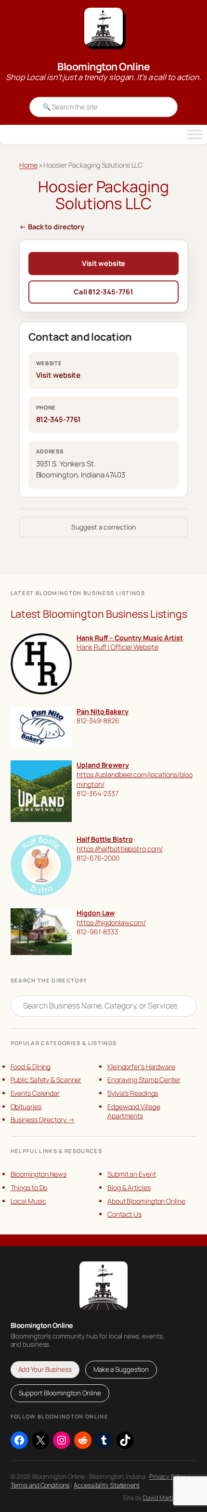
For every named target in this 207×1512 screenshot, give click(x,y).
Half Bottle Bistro (104, 839)
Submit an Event (131, 1174)
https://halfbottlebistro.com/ (120, 848)
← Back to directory (51, 226)
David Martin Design (169, 1497)
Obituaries (26, 1106)
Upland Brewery (103, 764)
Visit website (104, 263)
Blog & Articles (129, 1187)
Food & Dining (31, 1066)
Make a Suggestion (121, 1369)
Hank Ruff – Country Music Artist (130, 637)
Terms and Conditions (40, 1485)
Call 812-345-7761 (103, 291)
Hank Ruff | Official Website (117, 646)
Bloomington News (38, 1174)
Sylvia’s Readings (132, 1093)
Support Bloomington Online (60, 1393)
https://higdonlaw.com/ (111, 922)
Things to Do (29, 1187)
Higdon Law (96, 912)
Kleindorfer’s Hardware (141, 1066)
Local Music (28, 1201)
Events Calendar (35, 1093)
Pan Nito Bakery (103, 711)
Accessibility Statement (107, 1485)
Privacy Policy (168, 1476)
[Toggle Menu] (194, 134)
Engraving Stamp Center (144, 1079)
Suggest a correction (103, 526)
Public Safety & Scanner (46, 1079)
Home (28, 165)
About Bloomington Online (146, 1201)
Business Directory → (43, 1119)
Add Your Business (45, 1369)
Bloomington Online (103, 66)
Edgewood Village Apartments (133, 1111)
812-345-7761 (58, 419)
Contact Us (124, 1214)
